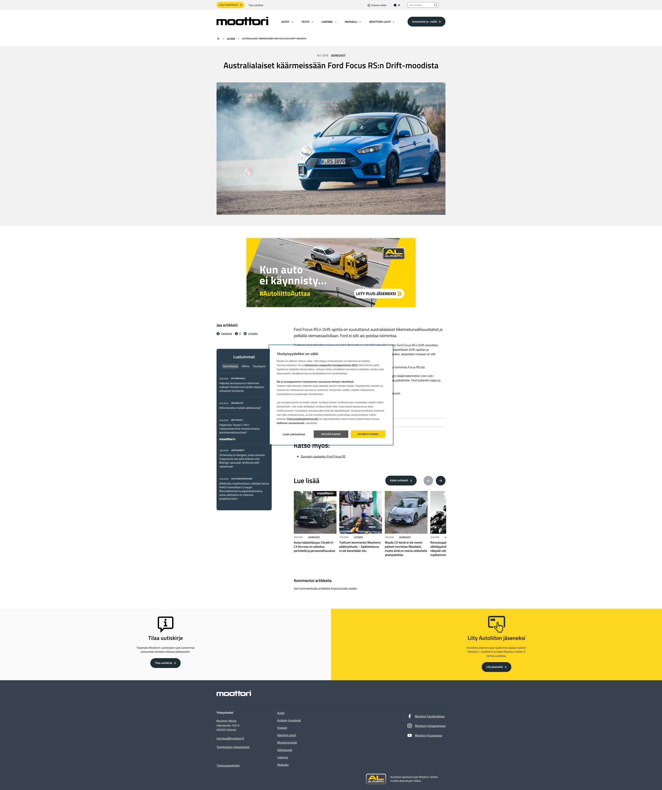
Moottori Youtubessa (428, 735)
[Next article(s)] (440, 480)
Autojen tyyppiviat (289, 720)
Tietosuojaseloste (228, 765)
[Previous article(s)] (428, 480)
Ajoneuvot (338, 55)
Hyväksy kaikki (368, 434)
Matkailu (283, 764)
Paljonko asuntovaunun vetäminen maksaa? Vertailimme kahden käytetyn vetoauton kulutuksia (241, 387)
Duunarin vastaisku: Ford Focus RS (323, 456)
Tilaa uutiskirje (256, 5)
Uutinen (231, 38)
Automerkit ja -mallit (424, 21)
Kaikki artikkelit (399, 480)
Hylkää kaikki (331, 434)
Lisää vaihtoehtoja (294, 434)
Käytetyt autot (286, 735)
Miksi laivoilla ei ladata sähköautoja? (240, 408)
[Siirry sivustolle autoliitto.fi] (376, 779)
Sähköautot (284, 750)
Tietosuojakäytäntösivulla (302, 419)
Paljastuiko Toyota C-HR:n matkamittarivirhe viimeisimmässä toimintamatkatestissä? (239, 429)
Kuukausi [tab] (259, 366)
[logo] (242, 24)
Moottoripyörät (287, 742)
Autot (280, 713)
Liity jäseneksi (494, 667)
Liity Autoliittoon (228, 5)
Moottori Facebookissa (430, 716)
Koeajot (282, 727)
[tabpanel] (244, 438)
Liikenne (282, 757)
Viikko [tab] (245, 366)
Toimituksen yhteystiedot (233, 747)
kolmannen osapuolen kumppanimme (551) (331, 365)
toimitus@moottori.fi (230, 738)
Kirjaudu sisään (379, 5)
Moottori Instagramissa (430, 725)
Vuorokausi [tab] (230, 366)
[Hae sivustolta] (436, 5)
